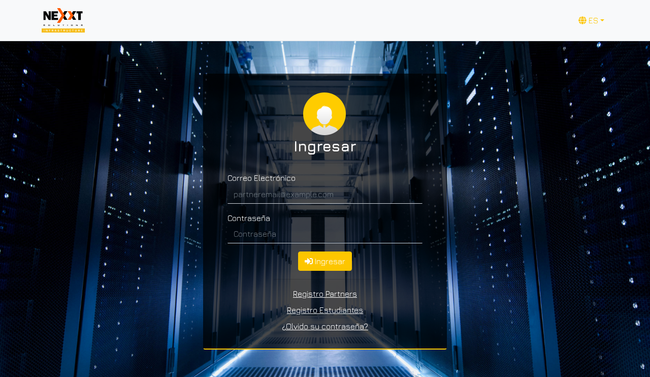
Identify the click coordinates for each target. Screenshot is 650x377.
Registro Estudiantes (325, 310)
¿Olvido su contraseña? (325, 326)
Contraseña (249, 218)
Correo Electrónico (262, 177)
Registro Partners (325, 293)
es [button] (592, 20)
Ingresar (329, 261)
